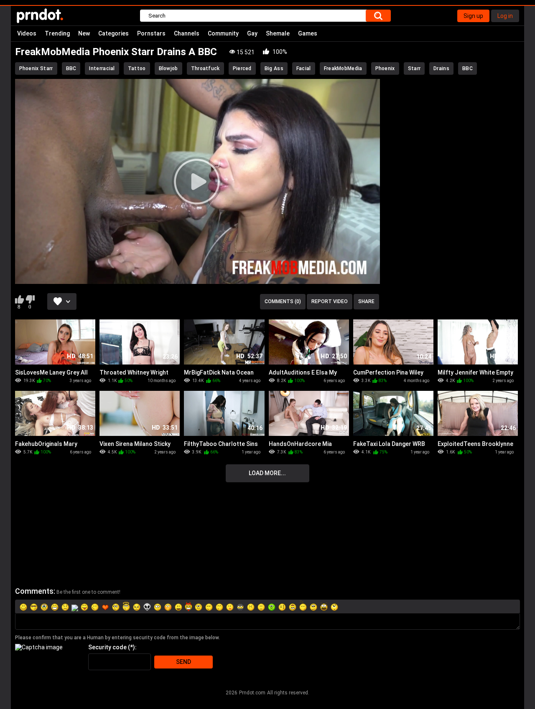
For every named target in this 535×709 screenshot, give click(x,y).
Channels (186, 33)
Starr (414, 68)
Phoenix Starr (36, 68)
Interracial (102, 68)
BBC (71, 68)
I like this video (19, 299)
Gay (252, 33)
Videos (26, 33)
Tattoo (137, 68)
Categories (113, 33)
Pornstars (151, 33)
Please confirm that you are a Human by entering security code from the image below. (117, 638)
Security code (107, 647)
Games (307, 33)
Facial (303, 68)
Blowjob (168, 68)
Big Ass (274, 68)
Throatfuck (205, 68)
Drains (441, 68)
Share (366, 301)
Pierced (242, 68)
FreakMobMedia (343, 68)
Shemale (278, 33)
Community (223, 33)
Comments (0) (283, 301)
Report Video (329, 301)
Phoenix (385, 68)
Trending (57, 33)
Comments (34, 591)
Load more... (267, 473)
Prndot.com (252, 693)
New (84, 33)
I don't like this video (30, 299)
